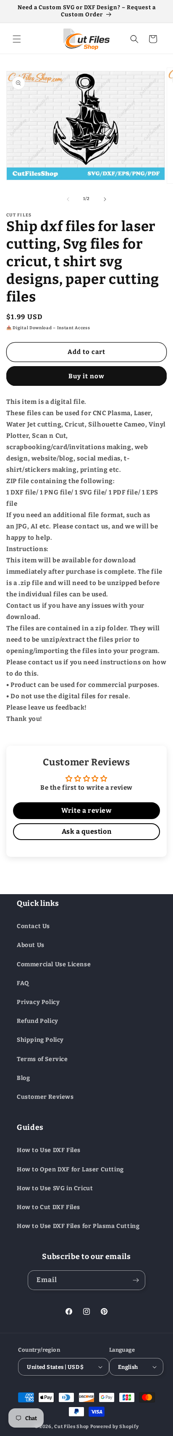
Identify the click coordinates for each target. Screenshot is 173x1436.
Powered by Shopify (114, 1426)
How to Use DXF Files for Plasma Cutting (78, 1226)
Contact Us (33, 926)
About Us (31, 945)
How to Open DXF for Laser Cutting (70, 1169)
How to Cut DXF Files (48, 1207)
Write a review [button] (86, 810)
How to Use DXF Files (49, 1150)
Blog (23, 1078)
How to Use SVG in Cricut (55, 1188)
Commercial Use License (54, 964)
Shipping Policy (40, 1039)
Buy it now (86, 376)
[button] (17, 39)
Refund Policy (37, 1021)
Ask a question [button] (86, 831)
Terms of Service (42, 1059)
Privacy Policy (38, 1002)
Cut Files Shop (71, 1426)
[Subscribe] (135, 1280)
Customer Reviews (45, 1096)
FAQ (23, 983)
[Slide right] (105, 199)
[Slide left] (68, 199)
